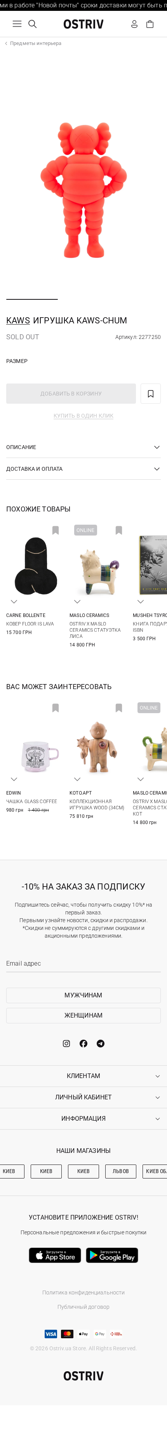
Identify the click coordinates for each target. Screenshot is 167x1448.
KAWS (18, 320)
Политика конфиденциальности (83, 1292)
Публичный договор (83, 1307)
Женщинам (83, 1015)
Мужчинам (83, 995)
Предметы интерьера (35, 43)
